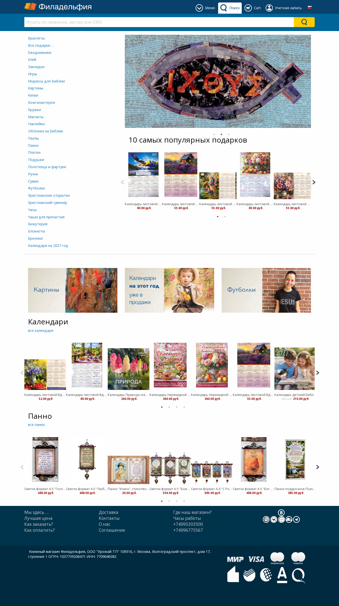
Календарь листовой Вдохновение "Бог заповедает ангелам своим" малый (218, 204)
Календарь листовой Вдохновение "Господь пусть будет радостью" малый (292, 204)
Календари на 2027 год (48, 245)
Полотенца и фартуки (47, 166)
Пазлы (33, 138)
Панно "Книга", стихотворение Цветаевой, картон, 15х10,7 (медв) (128, 489)
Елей (32, 59)
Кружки (34, 109)
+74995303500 (188, 524)
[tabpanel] (143, 180)
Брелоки (35, 238)
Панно (33, 145)
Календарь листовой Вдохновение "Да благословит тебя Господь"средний (87, 394)
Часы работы (187, 518)
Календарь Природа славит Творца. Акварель (128, 394)
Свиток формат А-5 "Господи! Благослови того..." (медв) (45, 489)
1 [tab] (213, 134)
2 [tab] (221, 134)
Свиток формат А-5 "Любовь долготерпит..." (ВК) (87, 489)
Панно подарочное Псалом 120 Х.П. (295, 489)
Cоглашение (112, 530)
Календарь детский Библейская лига (295, 394)
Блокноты (36, 231)
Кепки (33, 95)
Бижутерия (37, 224)
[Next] (314, 182)
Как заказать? (38, 524)
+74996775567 (188, 530)
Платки (34, 152)
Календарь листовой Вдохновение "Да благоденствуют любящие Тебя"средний (255, 204)
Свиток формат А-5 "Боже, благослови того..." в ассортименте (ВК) (170, 489)
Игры (32, 74)
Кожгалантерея (41, 102)
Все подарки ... (40, 45)
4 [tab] (184, 407)
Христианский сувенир (47, 202)
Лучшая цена (38, 518)
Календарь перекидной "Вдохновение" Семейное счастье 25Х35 (170, 394)
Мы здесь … (36, 512)
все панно (36, 424)
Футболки (36, 188)
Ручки (33, 174)
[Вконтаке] (281, 512)
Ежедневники (39, 52)
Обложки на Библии (45, 131)
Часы (32, 209)
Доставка (108, 512)
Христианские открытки (49, 195)
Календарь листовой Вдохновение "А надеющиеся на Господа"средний (143, 204)
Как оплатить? (39, 530)
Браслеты (36, 38)
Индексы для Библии (46, 81)
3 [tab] (228, 134)
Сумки (33, 181)
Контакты (109, 518)
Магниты (35, 116)
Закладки (36, 66)
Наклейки (36, 123)
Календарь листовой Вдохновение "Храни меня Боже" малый (180, 204)
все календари (40, 330)
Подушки (36, 159)
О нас (104, 524)
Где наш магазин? (192, 512)
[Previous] (122, 182)
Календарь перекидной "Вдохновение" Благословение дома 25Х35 (212, 394)
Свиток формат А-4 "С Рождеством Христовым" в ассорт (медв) (212, 489)
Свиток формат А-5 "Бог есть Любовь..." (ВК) (253, 489)
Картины (35, 88)
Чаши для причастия (46, 217)
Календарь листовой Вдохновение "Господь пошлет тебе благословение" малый (45, 394)
